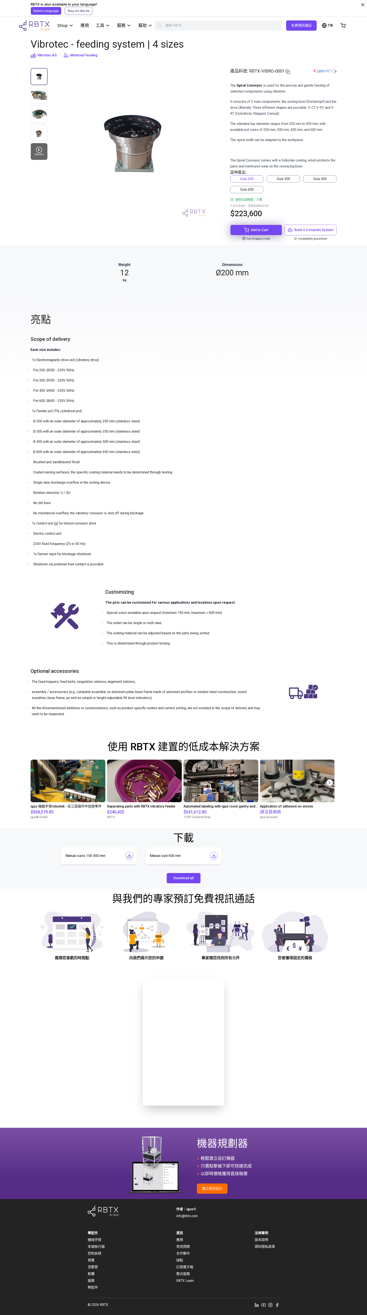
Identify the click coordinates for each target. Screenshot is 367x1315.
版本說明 (261, 1240)
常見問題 (183, 1247)
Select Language (46, 11)
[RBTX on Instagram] (270, 1304)
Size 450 (320, 179)
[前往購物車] (343, 25)
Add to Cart (259, 230)
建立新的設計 (212, 1188)
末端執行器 (96, 1247)
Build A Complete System (313, 230)
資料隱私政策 (265, 1247)
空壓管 (93, 1267)
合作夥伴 (183, 1253)
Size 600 (247, 189)
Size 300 (283, 179)
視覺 (91, 1260)
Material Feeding (83, 55)
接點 (179, 1260)
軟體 (91, 1274)
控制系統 (94, 1253)
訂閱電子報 (184, 1267)
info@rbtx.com (187, 1216)
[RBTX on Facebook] (277, 1304)
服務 (121, 25)
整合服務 (183, 1274)
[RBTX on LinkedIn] (257, 1304)
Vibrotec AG (47, 55)
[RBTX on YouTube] (263, 1304)
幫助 (142, 25)
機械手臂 (94, 1240)
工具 (100, 25)
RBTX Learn (185, 1281)
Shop (62, 25)
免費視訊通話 (301, 25)
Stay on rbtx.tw (79, 11)
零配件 (93, 1287)
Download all (184, 878)
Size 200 (247, 179)
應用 (84, 25)
